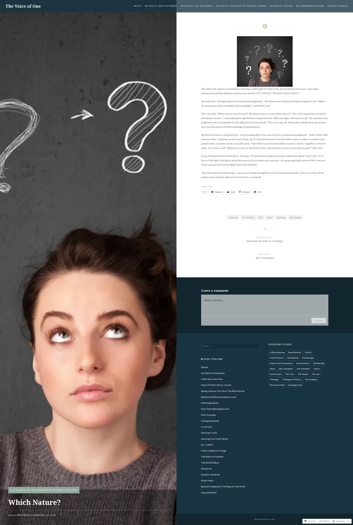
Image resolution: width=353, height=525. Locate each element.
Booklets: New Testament (161, 6)
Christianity (248, 217)
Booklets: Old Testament (197, 6)
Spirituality (295, 217)
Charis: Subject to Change (213, 450)
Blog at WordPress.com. (264, 519)
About (138, 6)
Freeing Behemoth (210, 420)
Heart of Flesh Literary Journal (216, 385)
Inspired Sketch (208, 492)
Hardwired (206, 468)
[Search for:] (230, 346)
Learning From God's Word (214, 438)
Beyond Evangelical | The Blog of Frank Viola (223, 486)
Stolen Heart (207, 480)
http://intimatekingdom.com (215, 408)
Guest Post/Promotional (281, 363)
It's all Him (206, 426)
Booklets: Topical (281, 6)
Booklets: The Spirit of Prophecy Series (241, 6)
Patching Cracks (209, 432)
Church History (277, 357)
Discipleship (38, 490)
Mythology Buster (210, 403)
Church (308, 352)
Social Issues (275, 374)
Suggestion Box (337, 6)
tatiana (204, 367)
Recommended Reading (310, 6)
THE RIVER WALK (210, 462)
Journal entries (303, 363)
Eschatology (308, 357)
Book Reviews (294, 352)
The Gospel (71, 490)
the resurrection (277, 385)
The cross (289, 374)
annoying (233, 217)
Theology (274, 379)
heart (269, 217)
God (261, 217)
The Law (315, 374)
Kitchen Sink (318, 363)
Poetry (317, 368)
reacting (281, 217)
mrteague (23, 515)
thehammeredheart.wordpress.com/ (218, 397)
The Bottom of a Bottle (212, 456)
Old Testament (303, 368)
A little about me (20, 490)
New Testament (55, 490)
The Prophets (311, 379)
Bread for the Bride (210, 474)
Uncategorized (295, 385)
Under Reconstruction (212, 379)
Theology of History (291, 379)
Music (272, 368)
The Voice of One (23, 6)
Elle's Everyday (208, 415)
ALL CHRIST (207, 444)
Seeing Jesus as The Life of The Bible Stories (223, 391)
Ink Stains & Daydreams (213, 373)
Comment (318, 320)
